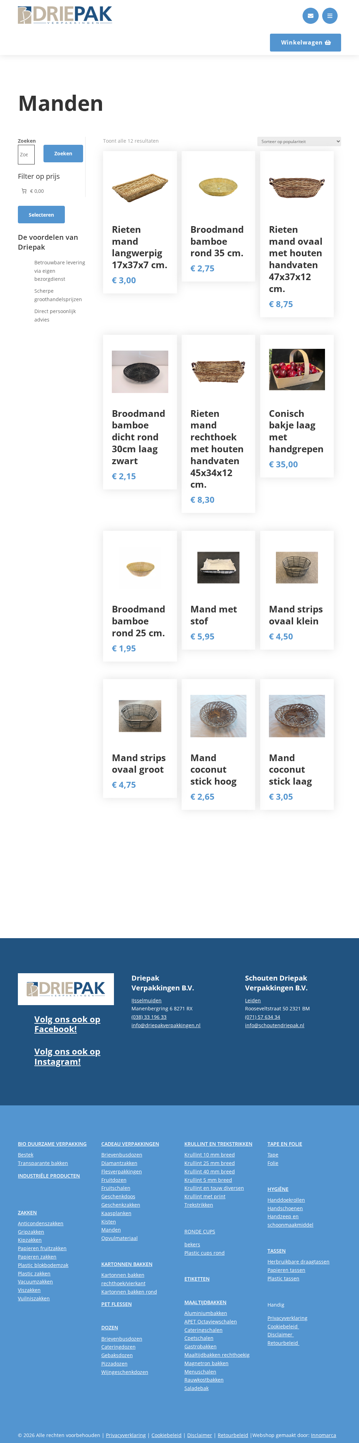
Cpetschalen (199, 1338)
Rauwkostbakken (204, 1379)
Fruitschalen (115, 1188)
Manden (111, 1229)
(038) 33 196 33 (149, 1017)
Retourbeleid (283, 1343)
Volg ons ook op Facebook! (67, 1024)
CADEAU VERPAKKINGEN (130, 1143)
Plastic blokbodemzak (43, 1265)
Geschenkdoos (118, 1196)
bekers (192, 1244)
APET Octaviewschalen (210, 1321)
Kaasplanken (116, 1213)
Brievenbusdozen (121, 1154)
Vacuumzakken (35, 1281)
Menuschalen (200, 1371)
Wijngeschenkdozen (124, 1372)
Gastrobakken (200, 1346)
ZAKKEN (27, 1212)
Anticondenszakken (40, 1223)
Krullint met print (204, 1196)
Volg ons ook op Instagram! (67, 1056)
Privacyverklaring (287, 1318)
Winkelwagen (302, 42)
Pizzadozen (114, 1363)
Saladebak (196, 1388)
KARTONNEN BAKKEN (127, 1264)
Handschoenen (285, 1208)
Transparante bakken (43, 1163)
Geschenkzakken (120, 1204)
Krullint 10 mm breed (209, 1154)
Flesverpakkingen (121, 1171)
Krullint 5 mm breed (208, 1180)
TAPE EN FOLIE (284, 1143)
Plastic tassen (283, 1278)
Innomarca (323, 1435)
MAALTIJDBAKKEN (205, 1302)
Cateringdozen (118, 1346)
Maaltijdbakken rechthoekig (217, 1354)
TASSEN (276, 1250)
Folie (272, 1163)
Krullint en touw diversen (214, 1188)
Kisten (108, 1221)
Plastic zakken (34, 1273)
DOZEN (109, 1327)
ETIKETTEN (197, 1278)
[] (311, 22)
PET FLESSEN (116, 1304)
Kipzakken (30, 1240)
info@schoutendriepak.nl (274, 1025)
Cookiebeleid (283, 1326)
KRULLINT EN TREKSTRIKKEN (218, 1143)
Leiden (253, 1000)
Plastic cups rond (204, 1252)
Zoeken (27, 140)
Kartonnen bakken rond (129, 1291)
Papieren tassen (286, 1270)
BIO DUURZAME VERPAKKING (52, 1143)
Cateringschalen (203, 1330)
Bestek (25, 1154)
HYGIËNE (278, 1189)
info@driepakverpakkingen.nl (166, 1025)
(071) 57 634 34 (262, 1017)
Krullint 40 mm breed (209, 1171)
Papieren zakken (37, 1256)
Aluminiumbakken (205, 1313)
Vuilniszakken (34, 1298)
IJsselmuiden (146, 1000)
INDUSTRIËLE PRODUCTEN (49, 1175)
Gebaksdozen (117, 1355)
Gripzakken (31, 1231)
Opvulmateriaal (119, 1238)
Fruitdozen (114, 1180)
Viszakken (29, 1290)
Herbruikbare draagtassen (298, 1261)
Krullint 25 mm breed (209, 1163)
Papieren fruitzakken (42, 1248)
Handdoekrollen (286, 1200)
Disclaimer (280, 1334)
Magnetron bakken (206, 1363)
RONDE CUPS (199, 1231)
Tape (272, 1154)
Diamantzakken (119, 1163)
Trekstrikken (198, 1204)
